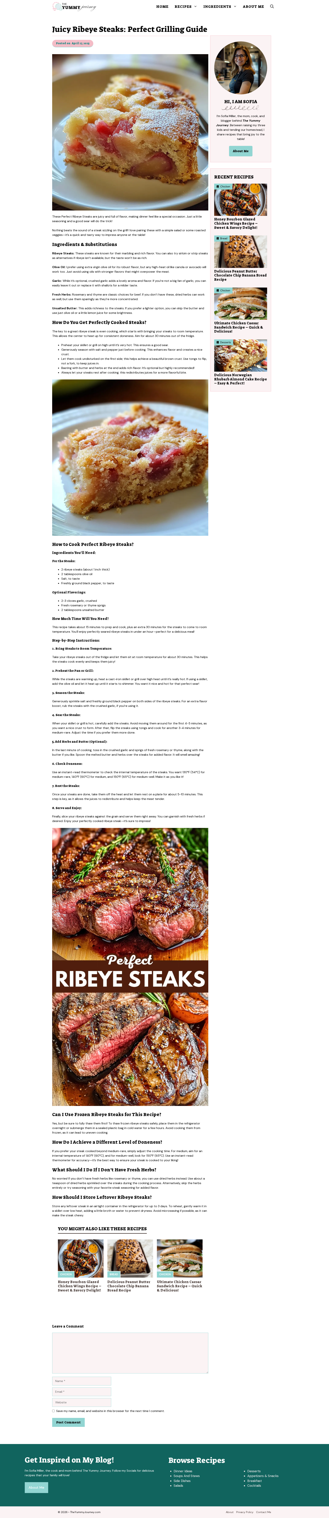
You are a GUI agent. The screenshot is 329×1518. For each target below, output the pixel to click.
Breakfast (254, 1481)
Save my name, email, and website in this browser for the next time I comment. (110, 1411)
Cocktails (254, 1485)
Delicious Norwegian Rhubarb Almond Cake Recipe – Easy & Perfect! (240, 379)
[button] (272, 6)
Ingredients (217, 6)
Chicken (66, 1274)
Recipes (183, 6)
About (230, 1512)
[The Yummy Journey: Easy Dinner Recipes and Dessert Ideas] (74, 6)
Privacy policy (244, 1512)
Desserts (254, 1471)
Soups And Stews (187, 1476)
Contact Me (263, 1512)
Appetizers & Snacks (263, 1476)
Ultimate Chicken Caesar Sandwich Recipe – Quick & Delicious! (179, 1286)
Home (162, 6)
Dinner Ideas (183, 1471)
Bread (114, 1274)
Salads (178, 1485)
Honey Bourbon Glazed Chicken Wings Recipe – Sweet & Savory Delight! (79, 1286)
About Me (253, 6)
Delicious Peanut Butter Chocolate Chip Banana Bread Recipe (128, 1286)
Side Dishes (182, 1481)
